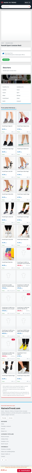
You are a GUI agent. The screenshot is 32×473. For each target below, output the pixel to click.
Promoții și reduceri (6, 426)
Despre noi (4, 431)
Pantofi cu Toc (6, 87)
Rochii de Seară (5, 436)
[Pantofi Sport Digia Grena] (23, 118)
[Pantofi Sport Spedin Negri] (23, 186)
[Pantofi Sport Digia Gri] (8, 118)
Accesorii (19, 101)
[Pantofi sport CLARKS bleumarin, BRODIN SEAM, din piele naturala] (8, 277)
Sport (18, 92)
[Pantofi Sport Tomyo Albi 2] (23, 367)
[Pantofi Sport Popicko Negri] (8, 367)
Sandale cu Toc (20, 87)
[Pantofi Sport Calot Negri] (23, 209)
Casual (4, 92)
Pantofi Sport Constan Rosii (11, 45)
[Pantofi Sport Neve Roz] (8, 254)
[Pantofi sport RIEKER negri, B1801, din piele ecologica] (23, 322)
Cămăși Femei (4, 439)
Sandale (4, 89)
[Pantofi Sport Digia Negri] (8, 140)
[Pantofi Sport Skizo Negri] (23, 163)
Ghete (4, 95)
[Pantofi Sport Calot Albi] (8, 231)
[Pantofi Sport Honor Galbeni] (23, 345)
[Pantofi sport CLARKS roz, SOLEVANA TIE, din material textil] (23, 254)
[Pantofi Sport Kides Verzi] (23, 140)
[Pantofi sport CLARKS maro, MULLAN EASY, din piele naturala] (8, 322)
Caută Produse (25, 470)
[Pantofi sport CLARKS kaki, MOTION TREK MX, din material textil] (23, 299)
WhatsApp (6, 59)
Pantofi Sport (6, 98)
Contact (3, 456)
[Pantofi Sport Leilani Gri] (8, 209)
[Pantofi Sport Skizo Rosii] (8, 186)
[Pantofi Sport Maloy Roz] (23, 231)
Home (2, 424)
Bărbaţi (18, 95)
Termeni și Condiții (6, 449)
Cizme (18, 98)
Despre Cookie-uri (5, 454)
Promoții (4, 418)
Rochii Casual (4, 443)
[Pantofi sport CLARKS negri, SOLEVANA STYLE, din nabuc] (8, 345)
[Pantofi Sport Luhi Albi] (8, 163)
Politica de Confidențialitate (8, 451)
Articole (11, 418)
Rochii (4, 101)
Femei (18, 89)
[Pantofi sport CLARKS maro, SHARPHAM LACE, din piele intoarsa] (8, 299)
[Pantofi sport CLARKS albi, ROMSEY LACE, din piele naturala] (23, 277)
